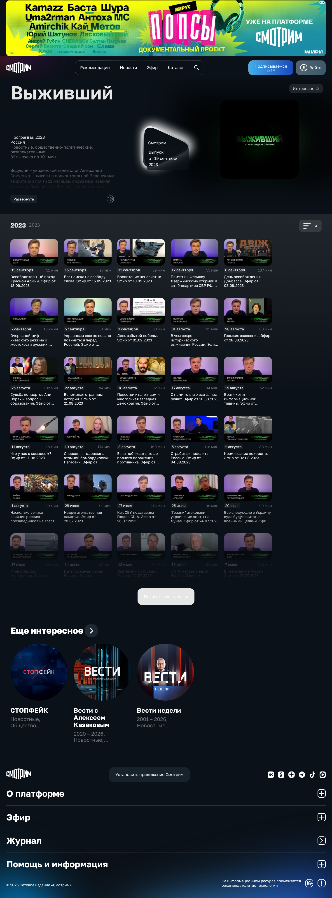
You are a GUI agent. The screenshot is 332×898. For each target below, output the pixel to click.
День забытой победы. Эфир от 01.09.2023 (137, 337)
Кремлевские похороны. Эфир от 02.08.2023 (246, 455)
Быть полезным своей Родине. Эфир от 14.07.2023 (83, 575)
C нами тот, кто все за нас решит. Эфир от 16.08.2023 (194, 396)
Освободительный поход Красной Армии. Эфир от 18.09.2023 (33, 281)
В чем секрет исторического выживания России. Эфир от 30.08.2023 (194, 342)
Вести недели (159, 710)
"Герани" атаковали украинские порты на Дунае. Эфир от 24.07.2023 (194, 516)
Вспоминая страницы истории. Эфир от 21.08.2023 (83, 398)
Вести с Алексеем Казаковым (91, 717)
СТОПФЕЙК (29, 710)
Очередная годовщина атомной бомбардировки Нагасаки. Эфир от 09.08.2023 (87, 460)
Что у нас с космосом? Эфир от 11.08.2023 (30, 455)
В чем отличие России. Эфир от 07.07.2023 (244, 573)
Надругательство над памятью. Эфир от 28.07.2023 (83, 516)
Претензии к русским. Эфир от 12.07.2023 (137, 573)
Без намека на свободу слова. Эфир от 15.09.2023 (87, 278)
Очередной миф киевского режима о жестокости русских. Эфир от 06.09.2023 (29, 342)
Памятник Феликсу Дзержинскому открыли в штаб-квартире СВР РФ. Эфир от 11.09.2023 (194, 283)
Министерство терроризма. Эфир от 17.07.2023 (29, 575)
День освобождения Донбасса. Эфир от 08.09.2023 (242, 281)
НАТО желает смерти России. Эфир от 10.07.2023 (189, 575)
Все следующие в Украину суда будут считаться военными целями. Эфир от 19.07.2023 (247, 519)
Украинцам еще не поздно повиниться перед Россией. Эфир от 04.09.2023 (87, 342)
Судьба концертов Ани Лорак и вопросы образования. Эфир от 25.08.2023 (30, 401)
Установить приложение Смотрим (149, 774)
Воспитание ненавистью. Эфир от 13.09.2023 (139, 278)
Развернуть (24, 199)
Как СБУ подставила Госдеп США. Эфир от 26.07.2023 (136, 516)
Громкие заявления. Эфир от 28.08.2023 (247, 337)
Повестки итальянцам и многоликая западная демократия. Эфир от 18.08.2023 (138, 401)
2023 (34, 225)
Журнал (24, 840)
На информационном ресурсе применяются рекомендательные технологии (261, 883)
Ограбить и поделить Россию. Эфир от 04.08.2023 (189, 458)
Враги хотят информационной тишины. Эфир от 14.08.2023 (240, 401)
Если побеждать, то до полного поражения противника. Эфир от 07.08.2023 (137, 460)
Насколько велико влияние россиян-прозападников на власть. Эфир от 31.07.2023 (33, 519)
